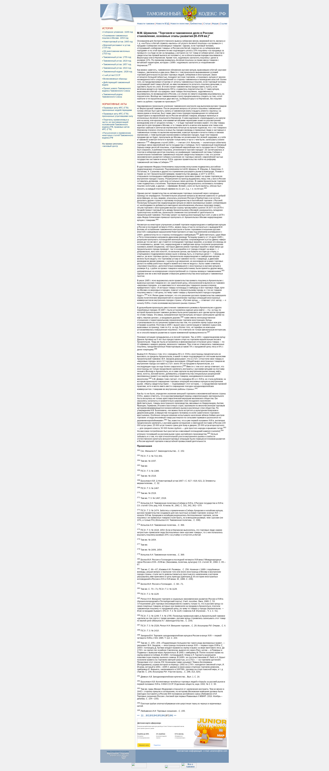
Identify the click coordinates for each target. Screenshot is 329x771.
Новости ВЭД (162, 23)
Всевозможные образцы (115, 79)
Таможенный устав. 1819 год (117, 61)
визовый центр (110, 146)
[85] (159, 715)
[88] (171, 715)
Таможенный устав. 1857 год (117, 64)
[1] (142, 715)
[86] (163, 715)
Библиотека (196, 23)
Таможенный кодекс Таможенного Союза (112, 95)
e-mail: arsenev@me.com (216, 751)
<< (139, 715)
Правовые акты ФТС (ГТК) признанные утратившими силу (117, 115)
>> (175, 715)
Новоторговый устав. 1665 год (118, 41)
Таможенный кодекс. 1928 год (117, 71)
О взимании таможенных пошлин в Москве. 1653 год (115, 36)
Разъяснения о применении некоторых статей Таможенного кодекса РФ (117, 135)
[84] (155, 715)
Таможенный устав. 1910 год (117, 68)
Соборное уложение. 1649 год (118, 32)
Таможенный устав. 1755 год (117, 57)
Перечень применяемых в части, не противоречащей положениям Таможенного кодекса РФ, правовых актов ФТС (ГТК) (115, 125)
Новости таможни (145, 23)
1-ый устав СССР (111, 75)
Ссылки (223, 23)
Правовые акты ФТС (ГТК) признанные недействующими (117, 109)
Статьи (206, 23)
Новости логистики (179, 23)
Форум (215, 23)
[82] (147, 715)
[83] (151, 715)
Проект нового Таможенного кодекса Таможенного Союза (116, 89)
